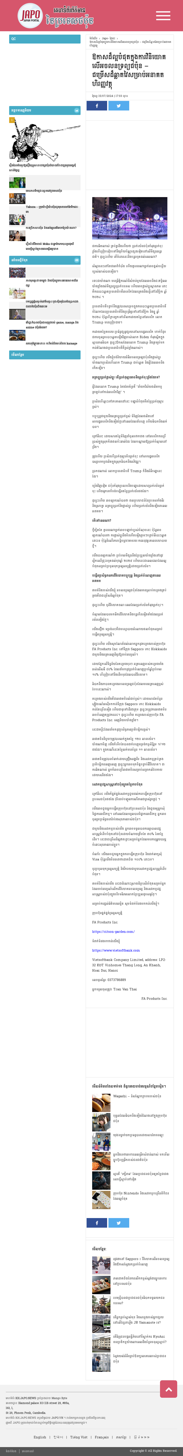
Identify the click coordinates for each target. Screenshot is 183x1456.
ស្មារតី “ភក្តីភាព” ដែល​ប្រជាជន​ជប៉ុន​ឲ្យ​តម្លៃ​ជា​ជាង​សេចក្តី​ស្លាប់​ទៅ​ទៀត (140, 1176)
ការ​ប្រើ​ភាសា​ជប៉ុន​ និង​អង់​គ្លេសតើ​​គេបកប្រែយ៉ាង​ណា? (51, 227)
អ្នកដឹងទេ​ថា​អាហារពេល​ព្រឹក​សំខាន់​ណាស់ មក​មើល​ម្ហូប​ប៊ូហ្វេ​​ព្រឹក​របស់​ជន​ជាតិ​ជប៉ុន (141, 1157)
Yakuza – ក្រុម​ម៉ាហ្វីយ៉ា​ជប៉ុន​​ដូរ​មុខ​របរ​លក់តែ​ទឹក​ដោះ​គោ (52, 209)
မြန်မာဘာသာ (141, 1437)
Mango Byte (59, 1398)
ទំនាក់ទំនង (11, 1451)
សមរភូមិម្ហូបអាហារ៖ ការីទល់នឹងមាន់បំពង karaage (51, 343)
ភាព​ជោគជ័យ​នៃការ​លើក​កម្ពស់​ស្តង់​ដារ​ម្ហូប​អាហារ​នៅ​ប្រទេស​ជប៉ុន (139, 1281)
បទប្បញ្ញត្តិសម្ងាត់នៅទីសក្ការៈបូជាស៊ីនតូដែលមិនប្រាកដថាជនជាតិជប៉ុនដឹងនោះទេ (52, 304)
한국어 (58, 1437)
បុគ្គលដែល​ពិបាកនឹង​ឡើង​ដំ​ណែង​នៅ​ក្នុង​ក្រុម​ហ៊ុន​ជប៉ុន (140, 1118)
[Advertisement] (130, 154)
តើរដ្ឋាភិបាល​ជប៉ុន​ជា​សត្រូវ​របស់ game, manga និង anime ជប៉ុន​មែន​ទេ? (52, 325)
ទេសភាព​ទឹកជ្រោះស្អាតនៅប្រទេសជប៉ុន (44, 190)
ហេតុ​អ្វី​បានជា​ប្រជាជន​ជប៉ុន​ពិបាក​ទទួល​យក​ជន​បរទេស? (138, 1300)
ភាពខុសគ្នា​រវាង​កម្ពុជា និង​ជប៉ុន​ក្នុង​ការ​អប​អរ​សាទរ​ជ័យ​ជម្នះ (52, 283)
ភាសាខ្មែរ (121, 1437)
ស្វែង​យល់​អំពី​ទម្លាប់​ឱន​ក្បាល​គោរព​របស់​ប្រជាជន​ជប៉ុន (139, 1358)
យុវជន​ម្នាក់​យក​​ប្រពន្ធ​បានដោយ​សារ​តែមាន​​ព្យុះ (138, 1135)
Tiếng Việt (78, 1437)
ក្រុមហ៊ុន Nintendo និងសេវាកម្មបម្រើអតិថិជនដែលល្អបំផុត (141, 1196)
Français (102, 1437)
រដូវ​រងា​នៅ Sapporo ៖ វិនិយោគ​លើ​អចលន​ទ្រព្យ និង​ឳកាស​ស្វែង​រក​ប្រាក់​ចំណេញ (141, 1261)
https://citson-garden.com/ (113, 932)
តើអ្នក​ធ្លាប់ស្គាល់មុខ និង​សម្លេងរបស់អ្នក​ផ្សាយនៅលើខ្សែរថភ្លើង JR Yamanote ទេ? (138, 1319)
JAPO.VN (57, 1417)
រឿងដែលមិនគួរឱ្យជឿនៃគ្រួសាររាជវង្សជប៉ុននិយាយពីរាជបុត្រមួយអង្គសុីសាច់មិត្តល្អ (42, 168)
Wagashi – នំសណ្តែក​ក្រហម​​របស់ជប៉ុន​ (137, 1096)
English (40, 1437)
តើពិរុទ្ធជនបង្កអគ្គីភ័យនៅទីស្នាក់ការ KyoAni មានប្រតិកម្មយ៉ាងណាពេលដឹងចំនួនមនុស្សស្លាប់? (139, 1339)
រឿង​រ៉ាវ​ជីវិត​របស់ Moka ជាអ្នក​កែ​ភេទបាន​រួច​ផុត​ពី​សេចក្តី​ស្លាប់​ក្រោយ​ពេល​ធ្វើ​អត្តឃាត (50, 246)
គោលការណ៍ (28, 1451)
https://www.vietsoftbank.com (116, 950)
